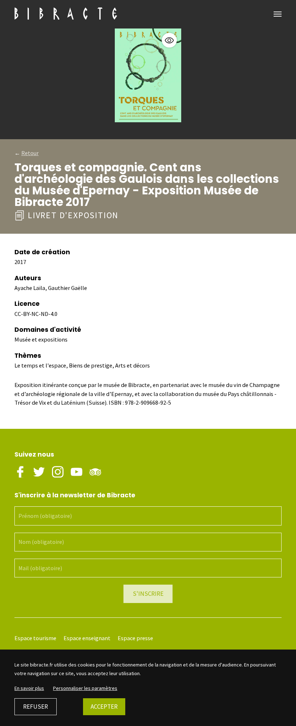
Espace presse (135, 638)
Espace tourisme (35, 638)
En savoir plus (29, 688)
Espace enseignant (87, 638)
